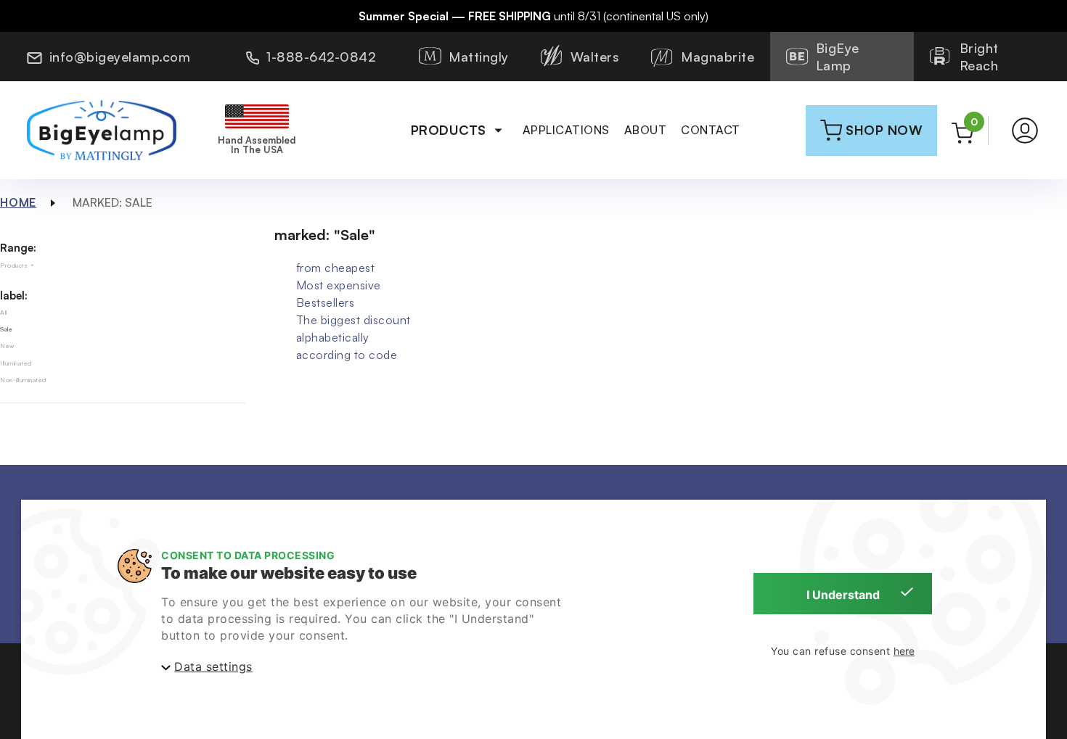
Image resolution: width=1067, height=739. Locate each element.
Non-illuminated (23, 380)
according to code (347, 354)
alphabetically (332, 337)
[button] (1025, 130)
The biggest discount (353, 320)
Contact (710, 130)
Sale (6, 329)
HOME (18, 202)
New (7, 346)
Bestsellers (325, 302)
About (645, 130)
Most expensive (338, 285)
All (3, 312)
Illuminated (16, 363)
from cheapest (335, 267)
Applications (566, 130)
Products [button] (448, 130)
